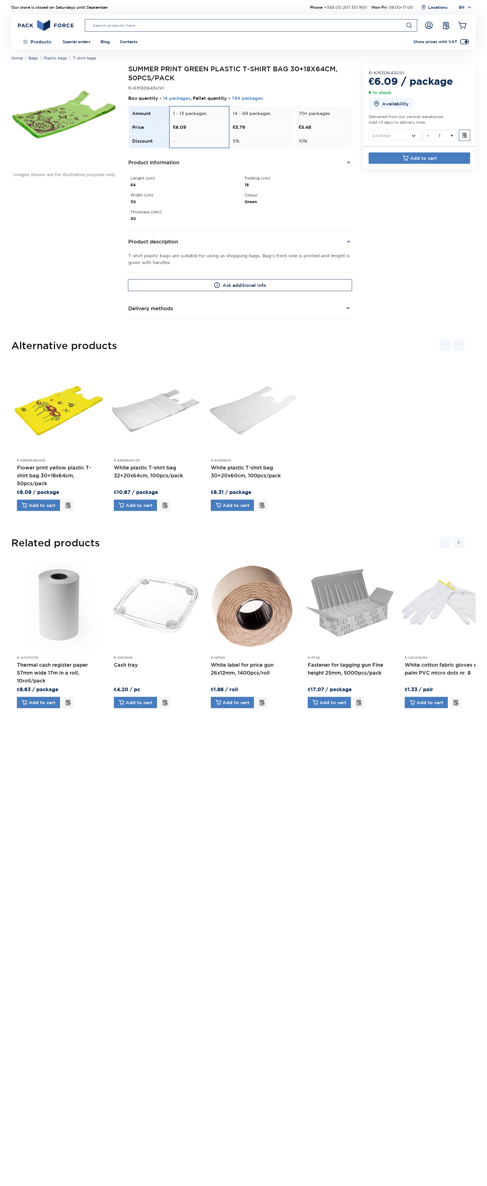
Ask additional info (244, 285)
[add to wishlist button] (464, 135)
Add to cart (423, 158)
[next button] (458, 345)
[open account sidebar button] (429, 25)
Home (17, 58)
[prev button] (445, 345)
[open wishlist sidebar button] (446, 25)
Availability (395, 103)
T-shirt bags (84, 58)
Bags (33, 58)
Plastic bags (55, 58)
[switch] (464, 41)
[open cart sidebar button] (463, 25)
